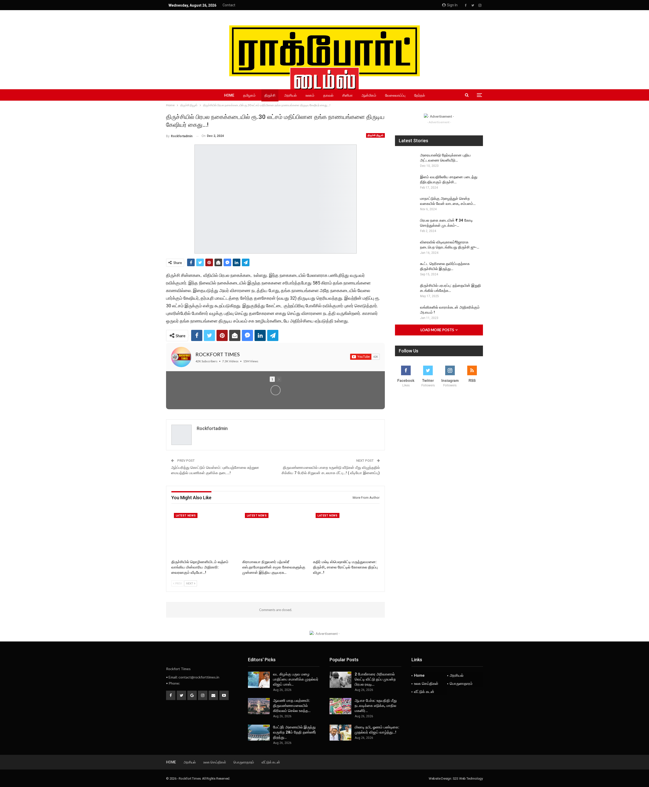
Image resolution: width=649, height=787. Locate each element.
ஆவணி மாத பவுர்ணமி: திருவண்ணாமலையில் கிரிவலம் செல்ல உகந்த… (292, 705)
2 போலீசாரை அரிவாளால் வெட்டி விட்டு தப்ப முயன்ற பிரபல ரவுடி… (375, 679)
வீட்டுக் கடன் (424, 691)
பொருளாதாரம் (461, 683)
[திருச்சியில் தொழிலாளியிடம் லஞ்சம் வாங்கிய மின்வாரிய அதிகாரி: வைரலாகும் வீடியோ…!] (204, 533)
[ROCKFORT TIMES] (181, 357)
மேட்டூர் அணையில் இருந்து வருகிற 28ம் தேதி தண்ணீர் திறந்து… (294, 732)
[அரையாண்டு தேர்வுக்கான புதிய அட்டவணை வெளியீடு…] (406, 161)
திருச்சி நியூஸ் (375, 135)
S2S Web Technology (468, 778)
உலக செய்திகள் (426, 683)
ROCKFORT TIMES (217, 354)
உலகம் (309, 95)
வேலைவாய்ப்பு (395, 95)
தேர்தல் (419, 95)
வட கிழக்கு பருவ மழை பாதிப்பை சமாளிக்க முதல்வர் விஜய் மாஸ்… (295, 679)
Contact (229, 5)
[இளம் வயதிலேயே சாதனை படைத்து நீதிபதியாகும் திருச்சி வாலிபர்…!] (406, 182)
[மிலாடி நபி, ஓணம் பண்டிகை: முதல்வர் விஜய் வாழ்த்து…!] (340, 733)
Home (229, 95)
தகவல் (328, 95)
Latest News (186, 515)
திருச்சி (269, 95)
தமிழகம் (249, 95)
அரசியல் (290, 95)
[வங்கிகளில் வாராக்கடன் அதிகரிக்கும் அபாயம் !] (406, 313)
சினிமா (347, 95)
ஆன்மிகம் (369, 95)
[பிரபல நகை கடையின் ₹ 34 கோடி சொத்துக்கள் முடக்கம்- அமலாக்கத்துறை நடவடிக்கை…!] (406, 226)
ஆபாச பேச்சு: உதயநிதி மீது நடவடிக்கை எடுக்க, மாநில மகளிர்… (376, 705)
